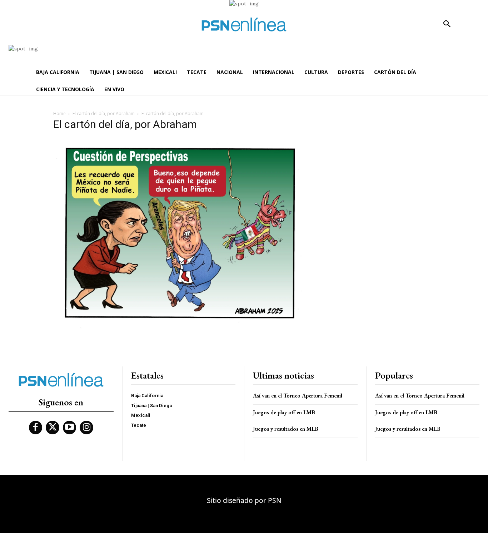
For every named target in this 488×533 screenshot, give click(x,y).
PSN (275, 500)
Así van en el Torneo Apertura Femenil (297, 395)
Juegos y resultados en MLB (285, 429)
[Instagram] (86, 427)
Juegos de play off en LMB (284, 412)
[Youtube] (69, 427)
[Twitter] (52, 427)
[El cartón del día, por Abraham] (177, 327)
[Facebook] (36, 427)
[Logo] (244, 24)
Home (59, 113)
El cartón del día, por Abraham (104, 113)
